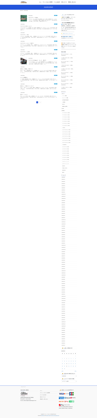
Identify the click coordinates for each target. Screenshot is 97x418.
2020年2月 (63, 343)
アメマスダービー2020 (66, 112)
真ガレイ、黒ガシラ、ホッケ (27, 86)
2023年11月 (63, 247)
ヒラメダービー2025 (65, 157)
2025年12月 (63, 194)
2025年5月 (63, 209)
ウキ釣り (63, 127)
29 (75, 366)
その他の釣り (64, 144)
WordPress (42, 415)
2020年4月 (63, 338)
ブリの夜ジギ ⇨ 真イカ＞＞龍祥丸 (66, 87)
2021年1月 (63, 319)
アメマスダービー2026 (66, 125)
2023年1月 (63, 268)
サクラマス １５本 (25, 51)
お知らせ (63, 93)
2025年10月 (63, 198)
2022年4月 (63, 287)
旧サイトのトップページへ (68, 33)
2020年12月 (63, 321)
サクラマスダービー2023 (66, 136)
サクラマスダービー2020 (66, 129)
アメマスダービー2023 (66, 119)
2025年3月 (63, 213)
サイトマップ (23, 386)
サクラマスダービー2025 (66, 140)
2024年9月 (63, 226)
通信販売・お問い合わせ (44, 399)
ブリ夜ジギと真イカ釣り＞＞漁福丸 (67, 65)
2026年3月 (63, 187)
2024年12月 (63, 219)
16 (62, 363)
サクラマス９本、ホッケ (26, 26)
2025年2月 (63, 215)
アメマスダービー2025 (66, 123)
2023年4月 (63, 262)
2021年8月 (63, 304)
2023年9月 (63, 251)
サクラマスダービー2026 (66, 142)
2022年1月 (63, 294)
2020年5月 (63, 336)
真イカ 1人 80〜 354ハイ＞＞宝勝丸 (67, 76)
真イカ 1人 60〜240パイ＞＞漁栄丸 (67, 72)
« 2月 (62, 371)
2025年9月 (63, 200)
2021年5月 (63, 311)
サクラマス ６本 (24, 34)
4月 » (76, 371)
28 (73, 366)
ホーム (41, 390)
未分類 (63, 108)
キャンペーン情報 (65, 97)
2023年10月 (63, 249)
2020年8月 (63, 330)
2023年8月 (63, 253)
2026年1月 (63, 192)
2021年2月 (63, 317)
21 (73, 363)
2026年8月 (63, 177)
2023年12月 (63, 245)
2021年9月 (63, 302)
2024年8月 (63, 228)
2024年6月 (63, 232)
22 (75, 363)
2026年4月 (63, 185)
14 (73, 361)
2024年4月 (63, 236)
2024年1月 (63, 243)
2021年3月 (63, 315)
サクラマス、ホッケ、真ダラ (27, 43)
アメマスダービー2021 (66, 114)
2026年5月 (63, 183)
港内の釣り (64, 170)
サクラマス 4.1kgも (33, 17)
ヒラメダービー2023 (65, 153)
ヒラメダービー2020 (65, 146)
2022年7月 (63, 281)
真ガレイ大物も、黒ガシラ (26, 68)
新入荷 (63, 104)
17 (64, 363)
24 (64, 366)
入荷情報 (63, 102)
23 (62, 366)
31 (64, 368)
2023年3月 (63, 264)
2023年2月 (63, 266)
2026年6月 (63, 181)
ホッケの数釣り (24, 77)
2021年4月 (63, 313)
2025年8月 (63, 202)
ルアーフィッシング (65, 163)
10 (64, 361)
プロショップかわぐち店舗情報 (45, 392)
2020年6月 (63, 334)
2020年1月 (63, 345)
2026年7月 (63, 179)
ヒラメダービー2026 (65, 159)
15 (75, 361)
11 (66, 361)
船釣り (56, 15)
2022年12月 (63, 270)
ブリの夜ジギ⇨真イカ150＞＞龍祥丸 (67, 57)
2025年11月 (63, 196)
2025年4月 (63, 211)
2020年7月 (63, 332)
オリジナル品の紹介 (43, 394)
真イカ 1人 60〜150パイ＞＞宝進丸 (67, 83)
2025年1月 (63, 217)
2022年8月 (63, 279)
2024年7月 (63, 230)
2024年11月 (63, 221)
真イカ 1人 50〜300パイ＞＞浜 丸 (66, 54)
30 (62, 368)
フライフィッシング (65, 161)
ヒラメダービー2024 (65, 155)
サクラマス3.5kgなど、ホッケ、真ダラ (37, 60)
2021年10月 (63, 300)
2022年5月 (63, 285)
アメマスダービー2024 (66, 121)
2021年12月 (63, 296)
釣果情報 (63, 110)
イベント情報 (64, 95)
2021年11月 (63, 298)
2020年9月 (63, 328)
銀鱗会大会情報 (64, 106)
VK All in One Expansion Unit (55, 415)
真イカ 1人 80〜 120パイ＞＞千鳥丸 (67, 61)
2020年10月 (63, 326)
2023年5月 (63, 260)
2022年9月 (63, 277)
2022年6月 (63, 283)
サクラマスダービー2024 (66, 138)
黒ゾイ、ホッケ (24, 94)
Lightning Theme (48, 415)
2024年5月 (63, 234)
